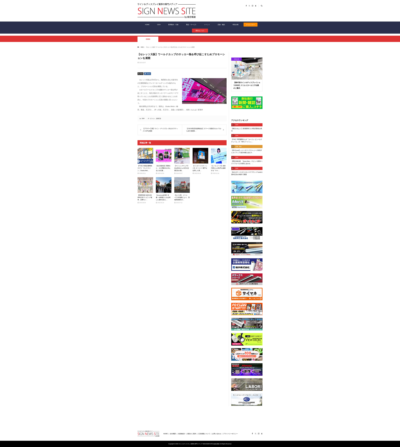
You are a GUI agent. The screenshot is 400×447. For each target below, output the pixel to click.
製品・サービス (191, 24)
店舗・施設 (221, 24)
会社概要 (173, 434)
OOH (159, 24)
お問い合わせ (216, 434)
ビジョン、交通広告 (155, 118)
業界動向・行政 (173, 24)
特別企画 (235, 24)
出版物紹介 (181, 434)
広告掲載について (204, 434)
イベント (207, 24)
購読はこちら (200, 30)
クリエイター (250, 24)
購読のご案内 (191, 434)
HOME (147, 24)
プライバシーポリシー (230, 434)
